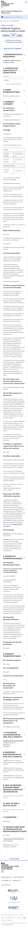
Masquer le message (25, 17)
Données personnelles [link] (10, 917)
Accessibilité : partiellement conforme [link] (9, 915)
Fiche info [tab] (6, 36)
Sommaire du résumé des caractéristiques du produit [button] (14, 41)
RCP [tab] (13, 36)
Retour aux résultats (8, 25)
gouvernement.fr (18, 877)
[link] (14, 12)
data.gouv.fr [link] (16, 880)
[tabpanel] (14, 446)
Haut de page (15, 858)
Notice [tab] (20, 36)
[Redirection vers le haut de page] (24, 56)
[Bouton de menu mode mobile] (25, 2)
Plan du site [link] (19, 917)
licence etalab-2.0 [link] (7, 924)
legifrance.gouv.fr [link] (6, 877)
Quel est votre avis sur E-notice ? (12, 17)
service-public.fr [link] (5, 880)
